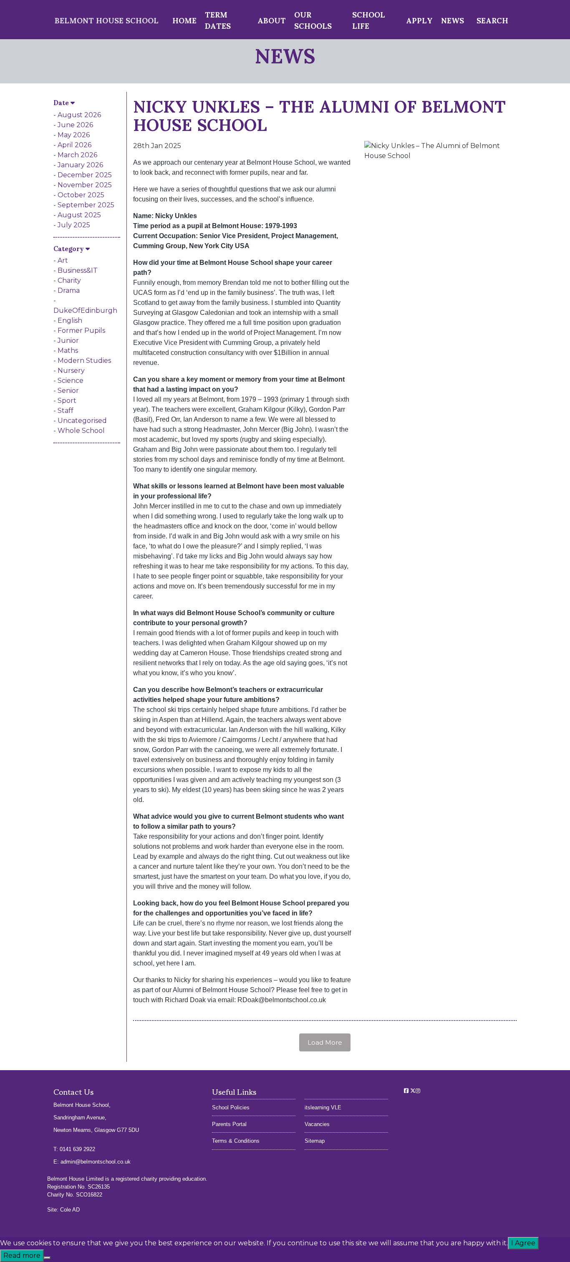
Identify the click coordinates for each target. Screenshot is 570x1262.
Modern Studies (84, 361)
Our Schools (313, 19)
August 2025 (79, 215)
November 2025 (85, 185)
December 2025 (85, 175)
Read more (21, 1255)
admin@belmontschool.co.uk (96, 1162)
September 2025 (86, 205)
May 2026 (74, 135)
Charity (69, 280)
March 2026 (77, 155)
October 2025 (81, 195)
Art (63, 260)
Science (70, 381)
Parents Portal (229, 1124)
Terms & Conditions (236, 1141)
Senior (68, 391)
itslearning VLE (323, 1107)
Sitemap (315, 1141)
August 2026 (79, 115)
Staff (65, 411)
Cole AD (70, 1210)
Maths (68, 350)
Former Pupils (81, 330)
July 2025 (74, 225)
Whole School (81, 431)
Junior (68, 340)
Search (492, 19)
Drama (69, 290)
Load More (325, 1042)
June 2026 (75, 125)
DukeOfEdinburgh (85, 310)
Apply (419, 19)
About (271, 19)
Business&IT (78, 270)
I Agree (523, 1243)
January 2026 (80, 165)
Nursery (71, 371)
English (70, 320)
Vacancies (317, 1124)
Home (184, 19)
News (452, 19)
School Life (368, 19)
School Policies (231, 1107)
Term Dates (218, 19)
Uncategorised (82, 421)
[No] (47, 1258)
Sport (67, 401)
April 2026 (74, 145)
